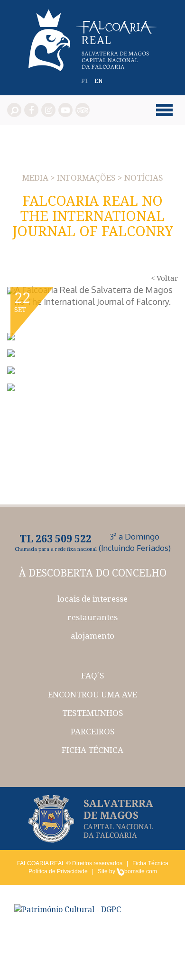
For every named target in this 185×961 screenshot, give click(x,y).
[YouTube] (65, 110)
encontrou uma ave (92, 694)
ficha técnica (92, 749)
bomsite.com (140, 871)
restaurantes (92, 617)
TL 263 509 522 (55, 538)
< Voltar (164, 278)
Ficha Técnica (150, 863)
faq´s (92, 675)
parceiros (93, 731)
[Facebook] (31, 110)
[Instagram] (48, 110)
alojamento (92, 635)
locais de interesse (92, 598)
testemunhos (92, 712)
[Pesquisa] (14, 110)
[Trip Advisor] (82, 110)
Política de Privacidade (58, 871)
